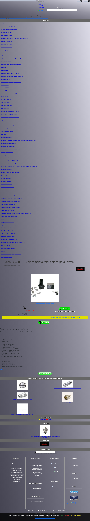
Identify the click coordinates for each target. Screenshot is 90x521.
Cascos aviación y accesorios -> (9, 122)
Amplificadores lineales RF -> (8, 44)
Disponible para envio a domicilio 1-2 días (24, 311)
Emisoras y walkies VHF (6, 169)
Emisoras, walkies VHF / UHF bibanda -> (10, 172)
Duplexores (3, 134)
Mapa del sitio (16, 481)
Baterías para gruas (5, 102)
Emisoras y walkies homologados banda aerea (12, 154)
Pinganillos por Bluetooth (7, 230)
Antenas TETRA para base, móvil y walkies (11, 82)
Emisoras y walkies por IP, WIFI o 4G (9, 160)
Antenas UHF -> (5, 85)
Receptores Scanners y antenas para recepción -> (13, 242)
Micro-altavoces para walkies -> (8, 204)
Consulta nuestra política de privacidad (45, 518)
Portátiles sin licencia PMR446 (8, 233)
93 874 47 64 (42, 4)
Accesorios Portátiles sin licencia (9, 29)
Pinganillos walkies (12, 18)
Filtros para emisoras (6, 181)
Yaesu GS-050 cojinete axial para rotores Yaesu (22, 391)
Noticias (76, 478)
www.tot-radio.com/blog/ (37, 501)
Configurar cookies (16, 470)
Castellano (43, 419)
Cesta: (85, 1)
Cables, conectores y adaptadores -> (10, 114)
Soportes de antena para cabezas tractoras (12, 58)
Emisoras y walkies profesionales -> (9, 163)
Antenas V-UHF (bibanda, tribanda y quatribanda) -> (13, 87)
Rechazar (67, 515)
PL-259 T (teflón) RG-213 (67, 402)
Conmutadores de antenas (7, 131)
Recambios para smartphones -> (9, 239)
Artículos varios (4, 96)
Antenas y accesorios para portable (9, 93)
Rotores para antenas (7, 55)
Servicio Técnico (37, 488)
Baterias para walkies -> (6, 105)
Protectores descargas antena (8, 236)
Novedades (3, 23)
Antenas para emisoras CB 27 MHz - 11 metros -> (12, 76)
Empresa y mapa (17, 466)
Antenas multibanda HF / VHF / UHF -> (10, 73)
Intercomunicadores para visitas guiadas (10, 195)
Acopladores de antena (6, 35)
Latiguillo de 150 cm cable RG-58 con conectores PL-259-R (22, 414)
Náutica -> (3, 219)
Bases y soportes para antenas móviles (11, 50)
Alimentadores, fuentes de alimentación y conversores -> (14, 38)
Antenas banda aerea (6, 61)
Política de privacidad (16, 468)
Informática (3, 18)
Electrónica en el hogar (6, 137)
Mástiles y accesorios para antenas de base (11, 198)
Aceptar (61, 515)
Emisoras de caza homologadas (8, 143)
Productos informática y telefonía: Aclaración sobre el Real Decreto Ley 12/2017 (17, 474)
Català (49, 419)
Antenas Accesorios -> (6, 47)
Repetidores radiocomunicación (8, 248)
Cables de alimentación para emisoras (10, 111)
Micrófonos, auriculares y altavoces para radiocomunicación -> (16, 213)
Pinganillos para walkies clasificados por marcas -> (13, 227)
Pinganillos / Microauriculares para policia (11, 224)
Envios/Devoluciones (17, 477)
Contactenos (17, 479)
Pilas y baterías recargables (7, 222)
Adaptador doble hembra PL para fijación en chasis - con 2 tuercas (67, 388)
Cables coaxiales (5, 108)
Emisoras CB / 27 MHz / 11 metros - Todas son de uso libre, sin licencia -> (18, 140)
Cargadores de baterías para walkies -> (10, 120)
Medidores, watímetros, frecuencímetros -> (11, 201)
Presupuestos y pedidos (6, 257)
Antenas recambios (5, 79)
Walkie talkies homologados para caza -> (11, 254)
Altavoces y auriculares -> (7, 41)
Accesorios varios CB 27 (6, 32)
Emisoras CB (29, 18)
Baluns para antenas (6, 99)
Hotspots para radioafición (7, 187)
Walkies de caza (43, 18)
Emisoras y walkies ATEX (7, 152)
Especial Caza (4, 175)
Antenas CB (36, 18)
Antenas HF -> (4, 67)
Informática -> (4, 190)
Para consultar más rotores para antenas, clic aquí (66, 317)
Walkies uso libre (21, 18)
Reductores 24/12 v (5, 245)
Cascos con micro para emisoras (8, 125)
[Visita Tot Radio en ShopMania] (74, 492)
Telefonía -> (4, 251)
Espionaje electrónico (6, 178)
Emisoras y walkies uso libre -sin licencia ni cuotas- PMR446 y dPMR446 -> (19, 166)
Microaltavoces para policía (7, 210)
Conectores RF (4, 128)
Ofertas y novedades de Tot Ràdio (9, 26)
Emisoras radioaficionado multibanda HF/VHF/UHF (13, 149)
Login (78, 1)
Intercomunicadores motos (7, 192)
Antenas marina (4, 70)
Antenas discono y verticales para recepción (11, 64)
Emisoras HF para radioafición (8, 146)
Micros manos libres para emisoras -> (10, 216)
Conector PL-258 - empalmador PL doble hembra (22, 399)
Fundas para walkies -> (6, 184)
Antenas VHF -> (4, 90)
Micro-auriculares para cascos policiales (10, 207)
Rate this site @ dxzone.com (74, 503)
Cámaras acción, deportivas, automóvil (10, 117)
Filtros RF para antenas (7, 52)
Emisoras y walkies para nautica (8, 157)
